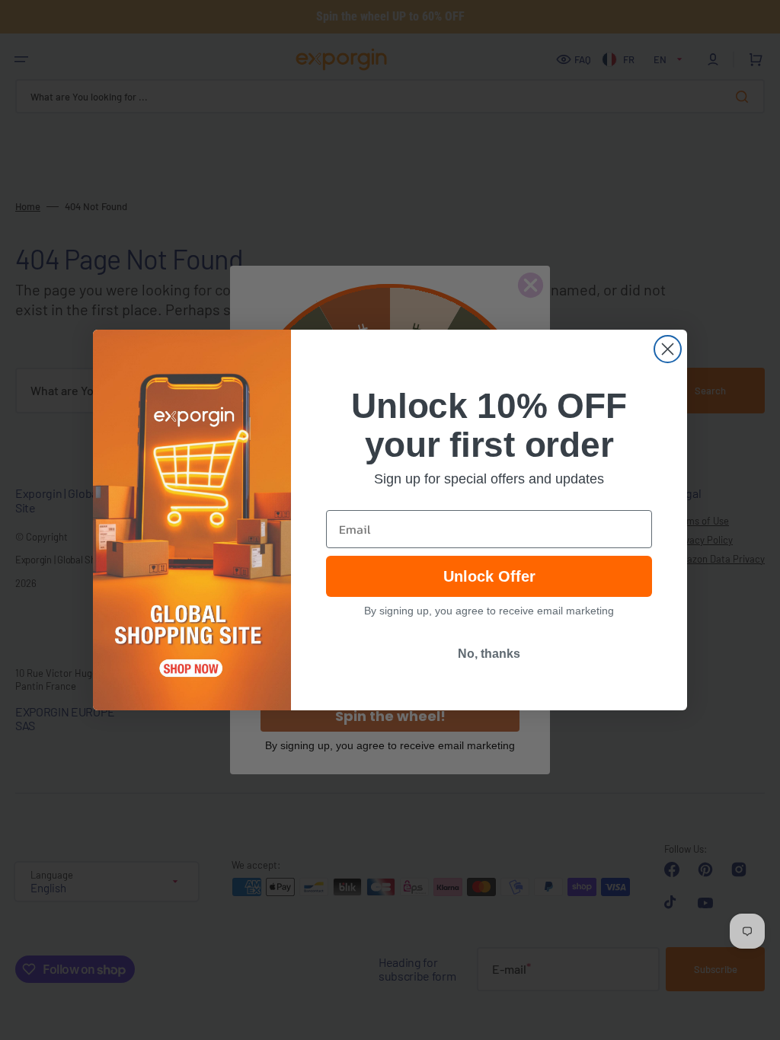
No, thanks (489, 653)
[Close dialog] (667, 349)
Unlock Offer (489, 576)
